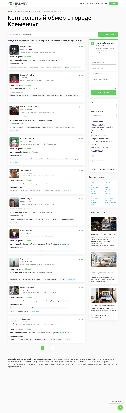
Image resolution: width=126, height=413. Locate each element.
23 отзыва (28, 49)
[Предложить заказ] (82, 46)
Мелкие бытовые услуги (99, 136)
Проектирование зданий (33, 127)
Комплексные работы (98, 124)
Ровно (92, 200)
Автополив (23, 191)
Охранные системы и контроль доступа (21, 219)
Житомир (108, 196)
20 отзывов (28, 78)
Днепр (93, 185)
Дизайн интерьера (35, 191)
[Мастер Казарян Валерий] (14, 50)
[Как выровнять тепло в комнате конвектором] (103, 295)
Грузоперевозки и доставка (100, 147)
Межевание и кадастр (72, 95)
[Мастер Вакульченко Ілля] (14, 234)
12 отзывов (28, 173)
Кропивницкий (109, 198)
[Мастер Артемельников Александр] (14, 110)
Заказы (82, 3)
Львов (107, 187)
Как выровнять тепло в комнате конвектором (108, 306)
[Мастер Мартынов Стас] (14, 262)
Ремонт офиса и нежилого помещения (38, 308)
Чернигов (94, 193)
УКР (16, 6)
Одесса (107, 185)
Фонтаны (13, 251)
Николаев (94, 189)
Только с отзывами (99, 156)
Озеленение (13, 191)
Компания (111, 169)
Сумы (92, 196)
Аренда (93, 144)
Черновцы (108, 200)
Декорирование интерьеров (55, 251)
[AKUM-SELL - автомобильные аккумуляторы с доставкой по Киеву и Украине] (103, 224)
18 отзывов (28, 110)
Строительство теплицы (37, 67)
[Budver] (18, 3)
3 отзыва (28, 233)
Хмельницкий (95, 198)
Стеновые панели (56, 339)
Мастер (94, 169)
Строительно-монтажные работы (102, 127)
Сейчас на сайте (98, 161)
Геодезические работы (37, 95)
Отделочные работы (98, 130)
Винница (107, 189)
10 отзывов (28, 201)
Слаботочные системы (42, 219)
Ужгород (107, 204)
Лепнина (12, 339)
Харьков (107, 183)
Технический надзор (50, 279)
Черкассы (108, 193)
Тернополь (94, 202)
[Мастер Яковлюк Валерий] (14, 290)
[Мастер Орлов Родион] (14, 173)
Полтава (107, 191)
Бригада (102, 169)
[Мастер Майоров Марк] (14, 322)
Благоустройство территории (101, 139)
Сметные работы (48, 127)
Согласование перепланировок (65, 127)
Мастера (90, 3)
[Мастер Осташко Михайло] (14, 78)
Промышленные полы (40, 339)
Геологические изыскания (54, 95)
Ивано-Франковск (110, 202)
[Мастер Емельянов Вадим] (14, 142)
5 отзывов (28, 262)
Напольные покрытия (25, 339)
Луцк (92, 204)
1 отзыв (27, 290)
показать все (76, 67)
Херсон (93, 191)
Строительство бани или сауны (19, 311)
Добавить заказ (108, 34)
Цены (97, 3)
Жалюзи (61, 279)
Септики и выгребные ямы (54, 67)
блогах (107, 212)
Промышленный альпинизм (18, 67)
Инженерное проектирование (19, 95)
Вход (114, 3)
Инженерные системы (98, 133)
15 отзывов (28, 141)
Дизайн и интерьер (97, 150)
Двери (67, 67)
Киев (92, 183)
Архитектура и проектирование (101, 141)
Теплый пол (55, 219)
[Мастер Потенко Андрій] (14, 202)
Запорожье (94, 187)
